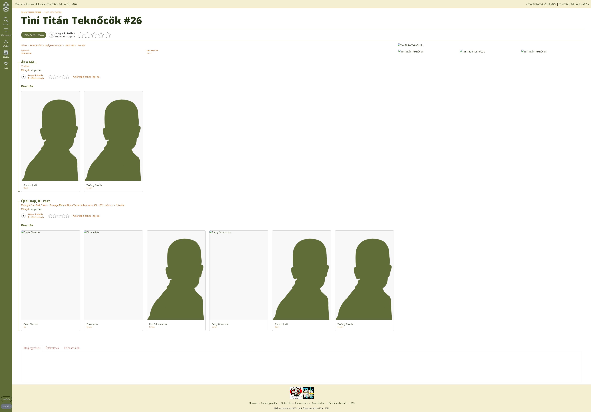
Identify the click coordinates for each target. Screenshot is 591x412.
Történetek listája (34, 35)
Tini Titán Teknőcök (58, 4)
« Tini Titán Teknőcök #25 (541, 4)
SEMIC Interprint (31, 12)
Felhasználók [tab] (71, 348)
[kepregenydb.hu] (6, 7)
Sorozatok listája (35, 4)
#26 (74, 4)
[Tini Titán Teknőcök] (490, 45)
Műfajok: (25, 70)
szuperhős (36, 70)
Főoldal (19, 4)
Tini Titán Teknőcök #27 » (574, 4)
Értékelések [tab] (52, 348)
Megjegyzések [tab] (32, 348)
